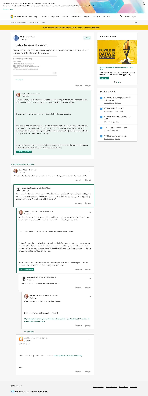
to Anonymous (35, 94)
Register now (8, 9)
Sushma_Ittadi (118, 111)
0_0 (117, 122)
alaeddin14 (28, 338)
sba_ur (118, 130)
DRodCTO (23, 37)
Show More (19, 80)
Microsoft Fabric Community (19, 22)
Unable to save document (113, 108)
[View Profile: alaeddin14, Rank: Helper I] (21, 339)
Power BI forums (34, 22)
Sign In (134, 16)
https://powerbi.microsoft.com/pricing (68, 355)
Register (127, 16)
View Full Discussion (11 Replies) (23, 164)
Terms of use (123, 387)
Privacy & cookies (111, 387)
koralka (117, 139)
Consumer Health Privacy (39, 391)
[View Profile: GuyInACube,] (18, 95)
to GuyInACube (45, 188)
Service (43, 22)
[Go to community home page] (24, 16)
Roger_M (118, 103)
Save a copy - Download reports (116, 127)
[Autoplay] (113, 82)
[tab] (116, 82)
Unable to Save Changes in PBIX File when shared (117, 99)
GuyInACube (26, 94)
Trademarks (133, 387)
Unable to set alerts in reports (115, 136)
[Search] (121, 16)
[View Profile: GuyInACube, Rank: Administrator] (15, 171)
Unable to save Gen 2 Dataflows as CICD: (117, 118)
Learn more (95, 27)
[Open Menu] (135, 22)
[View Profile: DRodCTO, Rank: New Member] (16, 38)
